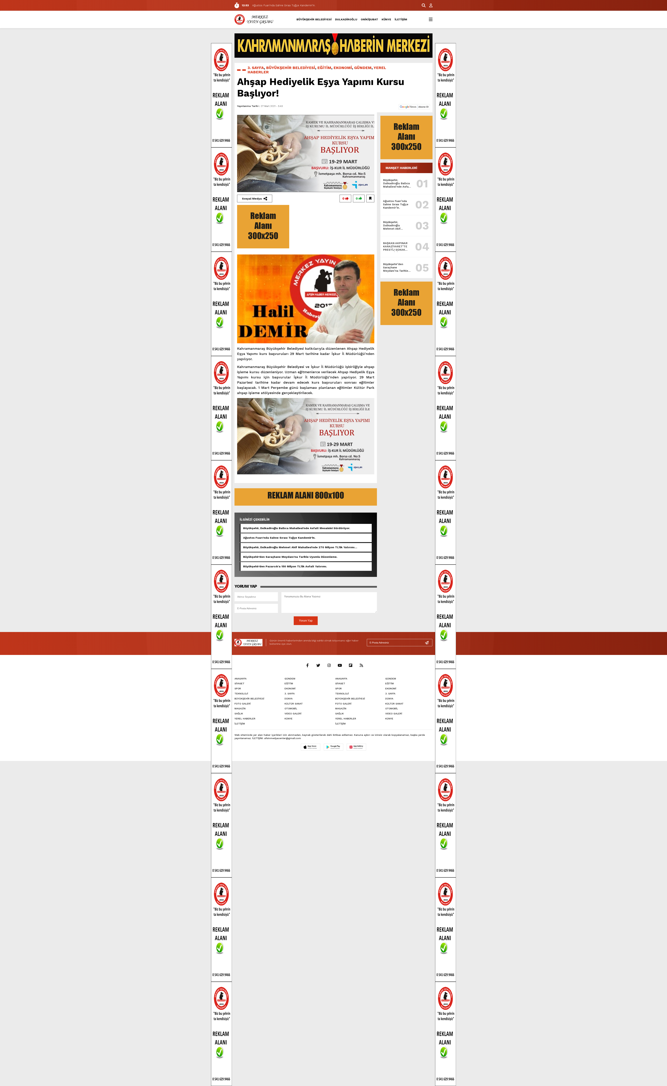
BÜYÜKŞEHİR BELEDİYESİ (314, 19)
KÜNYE (386, 19)
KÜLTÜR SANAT (294, 703)
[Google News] (414, 106)
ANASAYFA (240, 678)
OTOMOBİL (291, 708)
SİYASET (239, 683)
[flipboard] (350, 665)
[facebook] (307, 665)
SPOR (237, 688)
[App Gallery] (356, 747)
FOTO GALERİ (242, 703)
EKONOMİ (343, 68)
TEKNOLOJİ (241, 693)
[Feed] (361, 665)
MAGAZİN (240, 708)
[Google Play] (333, 747)
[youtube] (339, 665)
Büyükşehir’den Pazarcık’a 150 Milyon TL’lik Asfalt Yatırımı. (285, 566)
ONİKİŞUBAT (369, 19)
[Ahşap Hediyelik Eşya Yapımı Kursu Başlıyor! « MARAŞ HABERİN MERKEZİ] (254, 19)
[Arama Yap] (422, 5)
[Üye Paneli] (429, 5)
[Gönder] (428, 642)
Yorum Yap (305, 620)
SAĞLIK (238, 713)
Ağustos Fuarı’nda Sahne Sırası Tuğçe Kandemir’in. (279, 537)
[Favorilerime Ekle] (370, 198)
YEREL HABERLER (244, 718)
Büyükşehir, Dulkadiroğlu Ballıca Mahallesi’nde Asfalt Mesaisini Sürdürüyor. (296, 528)
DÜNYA (289, 698)
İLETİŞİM (401, 19)
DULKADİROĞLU (346, 19)
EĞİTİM (324, 68)
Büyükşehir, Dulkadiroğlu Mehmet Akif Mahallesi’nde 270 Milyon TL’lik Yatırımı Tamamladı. (299, 547)
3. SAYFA (256, 68)
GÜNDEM (363, 68)
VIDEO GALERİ (293, 713)
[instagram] (329, 665)
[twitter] (318, 665)
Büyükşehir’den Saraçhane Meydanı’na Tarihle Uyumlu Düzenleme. (290, 556)
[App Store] (310, 747)
